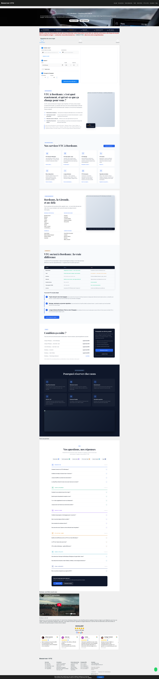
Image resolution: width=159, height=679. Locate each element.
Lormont (48, 226)
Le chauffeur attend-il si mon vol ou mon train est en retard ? (65, 481)
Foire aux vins (59, 669)
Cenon (45, 226)
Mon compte (84, 20)
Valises (51, 75)
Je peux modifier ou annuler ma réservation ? (61, 477)
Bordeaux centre (47, 215)
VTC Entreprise (48, 667)
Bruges (45, 224)
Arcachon (66, 215)
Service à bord (76, 459)
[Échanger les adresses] (60, 52)
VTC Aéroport (48, 664)
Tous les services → (109, 145)
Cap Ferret (66, 217)
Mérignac (46, 217)
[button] (118, 642)
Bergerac (65, 237)
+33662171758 (79, 35)
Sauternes (46, 237)
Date (42, 62)
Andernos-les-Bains (67, 220)
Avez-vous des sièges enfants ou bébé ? (60, 519)
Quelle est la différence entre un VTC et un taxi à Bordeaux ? (65, 537)
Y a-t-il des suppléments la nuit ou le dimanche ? (62, 500)
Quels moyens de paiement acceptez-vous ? (61, 496)
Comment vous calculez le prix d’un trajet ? (61, 492)
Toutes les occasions (61, 663)
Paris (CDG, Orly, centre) (68, 233)
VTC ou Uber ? (83, 664)
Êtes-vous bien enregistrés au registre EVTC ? (62, 570)
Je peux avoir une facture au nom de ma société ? (62, 504)
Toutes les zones (74, 663)
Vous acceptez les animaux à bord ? (59, 523)
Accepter (100, 677)
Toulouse (65, 234)
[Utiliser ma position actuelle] (43, 52)
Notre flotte (139, 3)
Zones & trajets (95, 459)
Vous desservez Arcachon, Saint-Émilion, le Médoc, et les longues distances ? (69, 560)
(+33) (95, 663)
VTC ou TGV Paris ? (84, 667)
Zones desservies (128, 3)
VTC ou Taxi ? (83, 663)
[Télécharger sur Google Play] (95, 674)
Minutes (74, 62)
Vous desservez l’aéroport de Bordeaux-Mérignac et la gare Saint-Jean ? (68, 556)
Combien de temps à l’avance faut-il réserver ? (62, 473)
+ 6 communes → (47, 227)
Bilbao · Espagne (67, 239)
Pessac (45, 218)
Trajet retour (47, 69)
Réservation (74, 20)
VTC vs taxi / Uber (85, 459)
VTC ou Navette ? (84, 666)
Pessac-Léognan (47, 236)
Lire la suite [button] (44, 647)
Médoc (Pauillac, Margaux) (49, 234)
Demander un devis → (104, 350)
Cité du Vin (59, 666)
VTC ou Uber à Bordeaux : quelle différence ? (61, 546)
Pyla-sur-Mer (66, 221)
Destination (63, 50)
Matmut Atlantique (61, 664)
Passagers (43, 75)
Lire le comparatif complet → (52, 317)
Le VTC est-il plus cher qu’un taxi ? (59, 541)
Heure (65, 62)
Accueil (115, 3)
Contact (93, 662)
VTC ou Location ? (84, 668)
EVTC (55, 107)
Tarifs (134, 3)
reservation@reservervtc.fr (97, 664)
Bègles (45, 221)
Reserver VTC (7, 3)
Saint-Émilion (46, 233)
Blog (156, 3)
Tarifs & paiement (66, 459)
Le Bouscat (46, 223)
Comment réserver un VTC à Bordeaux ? (60, 469)
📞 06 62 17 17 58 (104, 354)
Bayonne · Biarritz (67, 236)
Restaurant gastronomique (62, 668)
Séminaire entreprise (61, 667)
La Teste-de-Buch (67, 218)
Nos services (121, 3)
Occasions (152, 3)
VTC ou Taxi (146, 3)
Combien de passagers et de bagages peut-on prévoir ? (64, 515)
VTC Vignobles (48, 668)
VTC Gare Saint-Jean (49, 666)
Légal (103, 459)
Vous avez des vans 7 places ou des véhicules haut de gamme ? (65, 527)
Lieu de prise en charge (46, 50)
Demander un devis (68, 583)
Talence (45, 220)
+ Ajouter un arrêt (45, 56)
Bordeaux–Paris (74, 668)
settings (89, 677)
